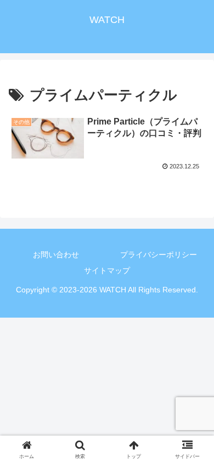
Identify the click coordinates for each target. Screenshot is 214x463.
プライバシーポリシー (158, 254)
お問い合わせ (56, 254)
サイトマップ (107, 270)
